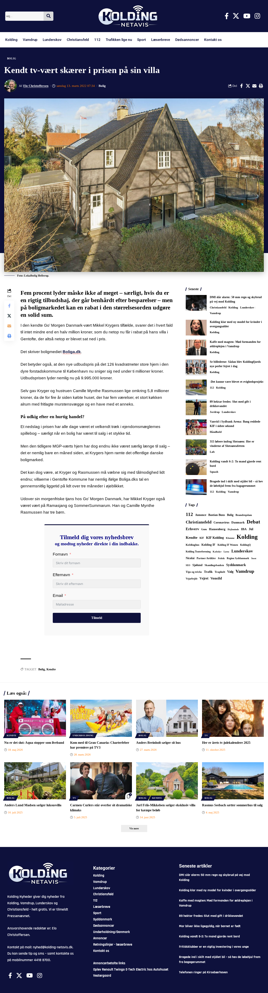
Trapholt (220, 571)
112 (97, 40)
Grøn (204, 529)
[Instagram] (257, 16)
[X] (236, 16)
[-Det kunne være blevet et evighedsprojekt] (196, 387)
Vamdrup (30, 40)
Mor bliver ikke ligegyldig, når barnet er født (210, 926)
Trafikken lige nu (119, 40)
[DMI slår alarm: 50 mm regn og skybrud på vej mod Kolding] (196, 303)
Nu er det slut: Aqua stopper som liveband (34, 742)
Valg (230, 572)
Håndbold (216, 431)
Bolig (11, 58)
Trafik (208, 571)
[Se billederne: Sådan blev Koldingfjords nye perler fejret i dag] (196, 367)
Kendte (51, 669)
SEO (188, 565)
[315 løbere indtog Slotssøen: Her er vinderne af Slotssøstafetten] (196, 447)
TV (206, 735)
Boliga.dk (72, 352)
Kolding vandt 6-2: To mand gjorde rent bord (209, 936)
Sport (141, 40)
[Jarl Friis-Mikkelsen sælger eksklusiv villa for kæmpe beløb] (167, 780)
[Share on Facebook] (241, 85)
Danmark (238, 522)
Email (58, 595)
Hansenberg (217, 529)
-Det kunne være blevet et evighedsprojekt (236, 381)
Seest (253, 558)
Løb (212, 451)
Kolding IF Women (228, 545)
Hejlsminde (233, 529)
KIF (202, 537)
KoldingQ (245, 544)
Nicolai (190, 558)
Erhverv (192, 529)
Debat (253, 522)
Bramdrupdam (244, 515)
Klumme (230, 538)
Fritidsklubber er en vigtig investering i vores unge (214, 947)
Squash (214, 471)
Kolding (11, 40)
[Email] (254, 85)
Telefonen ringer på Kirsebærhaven (203, 972)
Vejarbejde (191, 578)
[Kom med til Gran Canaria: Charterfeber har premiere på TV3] (101, 718)
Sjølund (197, 565)
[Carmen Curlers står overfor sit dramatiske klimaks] (101, 780)
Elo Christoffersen (35, 85)
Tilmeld (96, 618)
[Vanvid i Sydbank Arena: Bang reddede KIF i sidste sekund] (196, 427)
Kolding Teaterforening (198, 551)
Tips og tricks (194, 571)
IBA (244, 529)
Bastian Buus (216, 515)
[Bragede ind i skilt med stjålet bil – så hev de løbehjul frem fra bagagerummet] (196, 487)
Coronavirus (221, 522)
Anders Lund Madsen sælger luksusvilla (32, 805)
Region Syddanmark (238, 558)
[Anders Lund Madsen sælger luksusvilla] (35, 780)
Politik (221, 558)
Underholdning (83, 735)
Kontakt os (213, 40)
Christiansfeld (78, 40)
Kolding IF (208, 544)
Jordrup (215, 412)
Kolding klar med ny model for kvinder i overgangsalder (217, 890)
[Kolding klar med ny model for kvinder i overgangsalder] (196, 327)
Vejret (204, 578)
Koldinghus (192, 544)
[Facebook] (227, 16)
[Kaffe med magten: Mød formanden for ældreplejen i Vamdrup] (196, 347)
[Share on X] (248, 85)
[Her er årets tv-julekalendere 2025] (233, 718)
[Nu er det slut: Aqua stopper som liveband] (35, 718)
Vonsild (216, 578)
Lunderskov (52, 40)
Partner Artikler (206, 558)
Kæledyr (217, 551)
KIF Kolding (215, 537)
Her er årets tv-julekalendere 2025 (226, 742)
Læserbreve (160, 40)
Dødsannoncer (187, 40)
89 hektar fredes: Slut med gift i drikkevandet (211, 916)
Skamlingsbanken (214, 565)
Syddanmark (236, 565)
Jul (251, 529)
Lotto (226, 551)
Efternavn (61, 575)
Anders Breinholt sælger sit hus (158, 742)
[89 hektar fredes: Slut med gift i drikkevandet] (196, 407)
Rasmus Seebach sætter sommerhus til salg (232, 805)
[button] (261, 85)
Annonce (200, 515)
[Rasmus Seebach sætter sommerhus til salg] (233, 780)
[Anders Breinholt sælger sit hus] (167, 718)
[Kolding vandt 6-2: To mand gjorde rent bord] (196, 467)
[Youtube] (246, 16)
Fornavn (60, 554)
